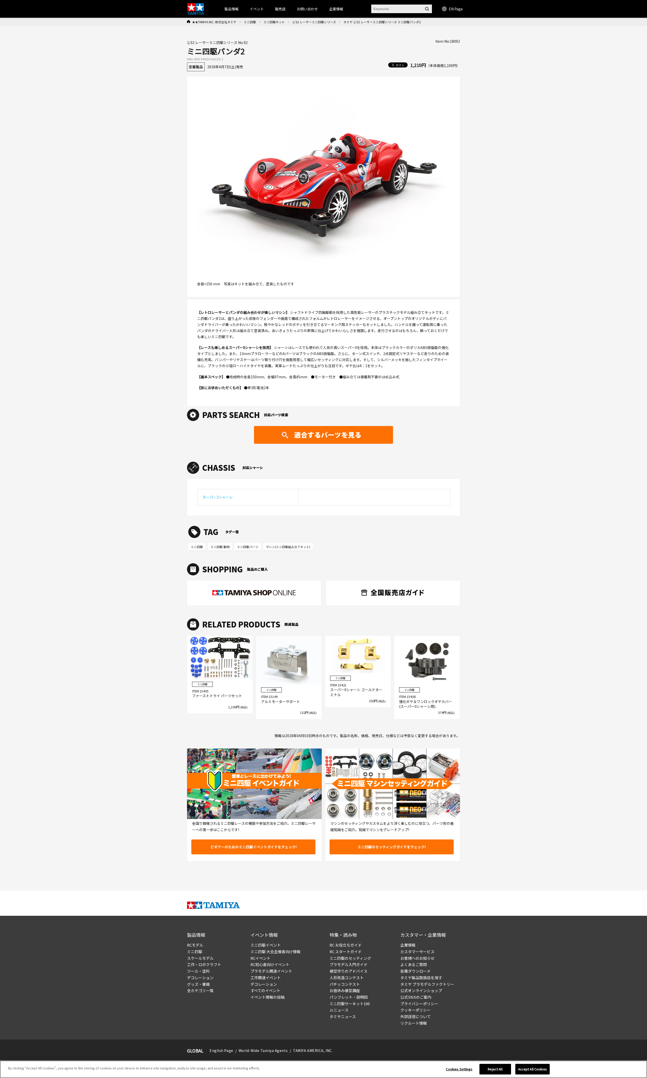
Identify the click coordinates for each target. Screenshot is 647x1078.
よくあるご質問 (413, 964)
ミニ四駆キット (274, 22)
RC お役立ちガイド (346, 945)
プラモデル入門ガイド (348, 964)
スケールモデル (200, 958)
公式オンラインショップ (421, 990)
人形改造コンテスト (347, 977)
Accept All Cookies (532, 1069)
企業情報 (407, 945)
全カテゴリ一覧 (200, 990)
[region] (323, 1069)
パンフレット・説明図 (349, 997)
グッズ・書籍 (198, 984)
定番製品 (196, 66)
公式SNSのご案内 (415, 997)
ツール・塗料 (198, 971)
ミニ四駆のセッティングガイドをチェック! (392, 846)
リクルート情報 (413, 1023)
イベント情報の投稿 (267, 997)
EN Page (456, 8)
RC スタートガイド (346, 951)
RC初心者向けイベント (269, 964)
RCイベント (260, 958)
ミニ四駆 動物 (220, 547)
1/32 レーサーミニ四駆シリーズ (314, 22)
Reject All (495, 1069)
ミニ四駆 (250, 22)
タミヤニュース (343, 1016)
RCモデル (195, 945)
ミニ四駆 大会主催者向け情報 (275, 951)
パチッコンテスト (345, 984)
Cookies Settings (459, 1069)
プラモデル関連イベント (271, 971)
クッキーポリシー (415, 1010)
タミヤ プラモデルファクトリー (427, 984)
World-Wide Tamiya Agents (263, 1050)
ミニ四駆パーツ (247, 547)
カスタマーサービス (417, 951)
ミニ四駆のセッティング (350, 958)
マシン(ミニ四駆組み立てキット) (288, 547)
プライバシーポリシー (419, 1003)
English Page (221, 1050)
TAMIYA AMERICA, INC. (313, 1050)
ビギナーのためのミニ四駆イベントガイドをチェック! (253, 846)
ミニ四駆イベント (265, 945)
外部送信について (415, 1016)
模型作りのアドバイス (348, 971)
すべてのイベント (265, 990)
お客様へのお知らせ (417, 958)
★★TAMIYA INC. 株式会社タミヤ (214, 22)
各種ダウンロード (415, 971)
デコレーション (200, 977)
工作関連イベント (265, 977)
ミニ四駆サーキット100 (350, 1003)
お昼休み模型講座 (345, 990)
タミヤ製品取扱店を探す (421, 977)
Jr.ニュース (339, 1010)
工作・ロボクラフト (204, 964)
